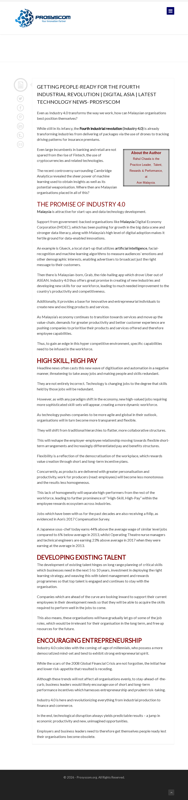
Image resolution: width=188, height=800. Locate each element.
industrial (98, 128)
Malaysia (44, 211)
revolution (114, 128)
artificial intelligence (131, 248)
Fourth (85, 128)
